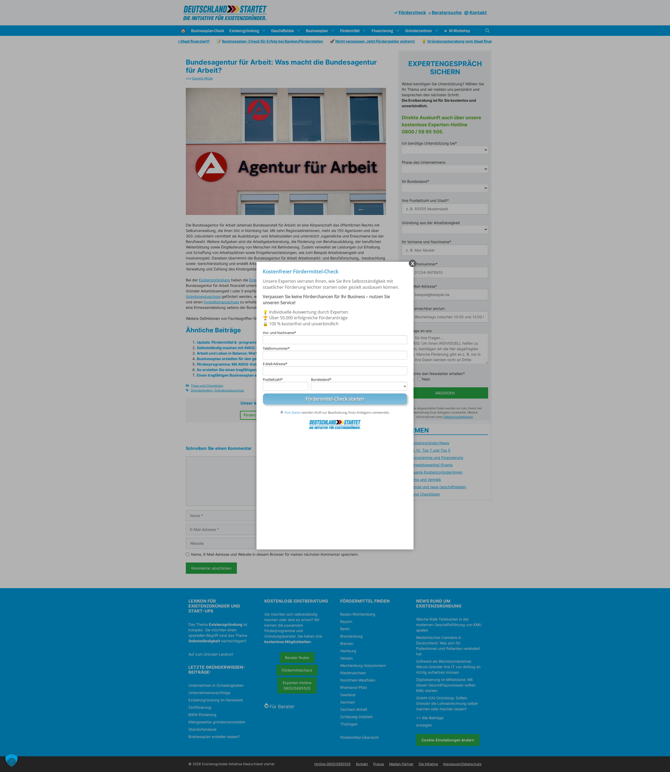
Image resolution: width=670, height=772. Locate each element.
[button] (11, 760)
